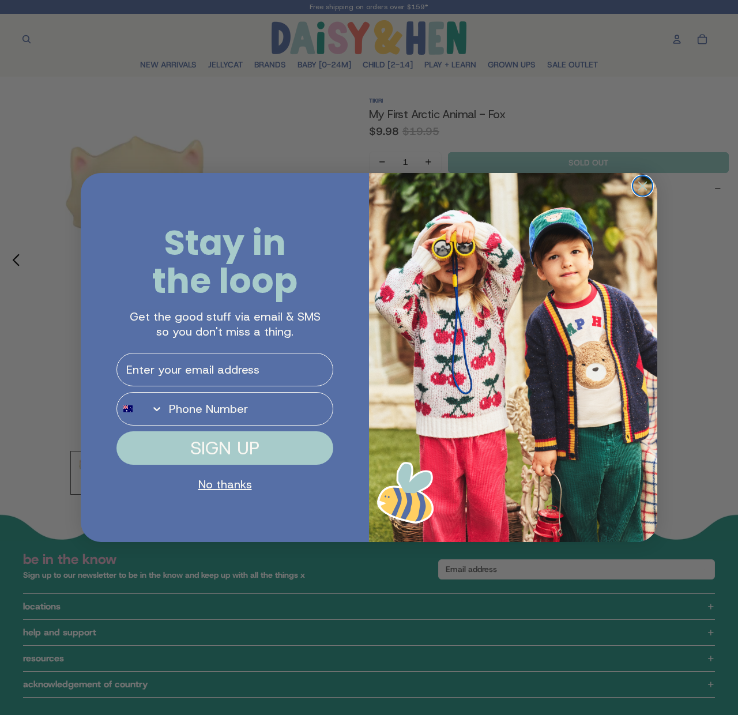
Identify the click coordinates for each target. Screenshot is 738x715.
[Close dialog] (642, 186)
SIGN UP (224, 448)
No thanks (225, 484)
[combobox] (140, 409)
